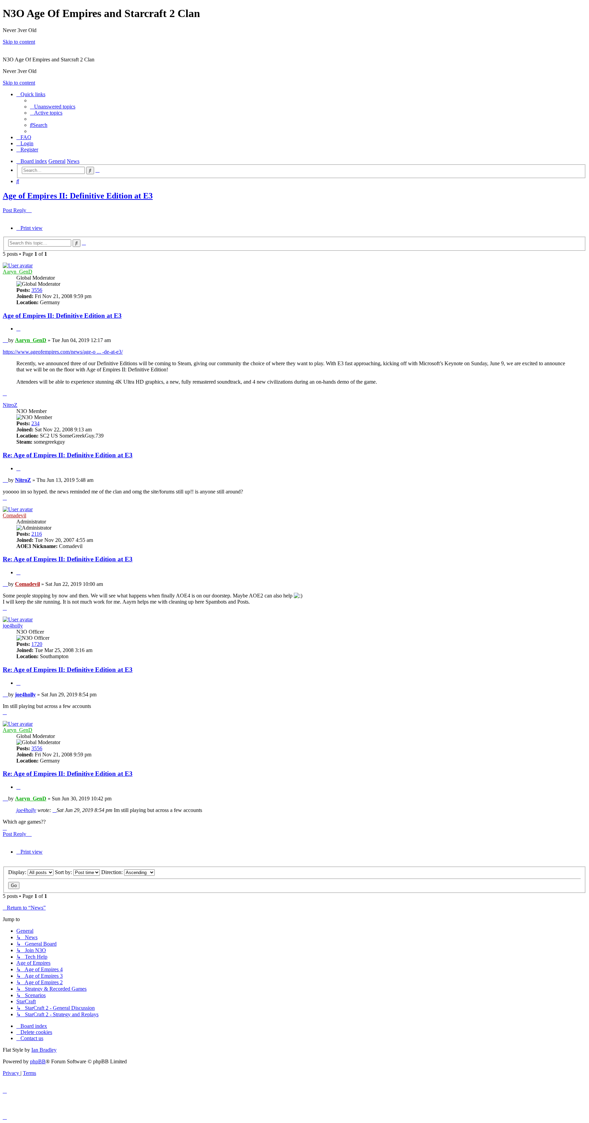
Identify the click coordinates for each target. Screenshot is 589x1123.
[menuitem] (52, 106)
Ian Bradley (44, 1050)
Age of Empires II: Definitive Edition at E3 (78, 195)
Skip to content (19, 42)
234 (35, 423)
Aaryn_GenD (17, 272)
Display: (18, 872)
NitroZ (10, 405)
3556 (36, 290)
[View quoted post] (54, 810)
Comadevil (14, 515)
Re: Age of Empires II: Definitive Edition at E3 (68, 455)
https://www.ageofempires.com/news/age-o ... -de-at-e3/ (63, 352)
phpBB (38, 1061)
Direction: (112, 872)
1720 (36, 644)
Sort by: (64, 872)
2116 (36, 534)
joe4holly (13, 626)
